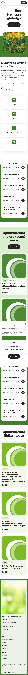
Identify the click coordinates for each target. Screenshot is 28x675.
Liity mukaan (7, 89)
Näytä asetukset (14, 346)
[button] (25, 324)
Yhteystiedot (5, 648)
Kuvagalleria (5, 645)
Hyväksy (14, 337)
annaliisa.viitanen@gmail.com (9, 622)
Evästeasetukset (5, 668)
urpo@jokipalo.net (6, 632)
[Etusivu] (6, 2)
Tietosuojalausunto (18, 349)
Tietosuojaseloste (6, 672)
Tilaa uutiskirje (15, 672)
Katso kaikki (13, 246)
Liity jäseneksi (13, 24)
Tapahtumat (5, 658)
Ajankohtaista (5, 655)
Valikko (24, 2)
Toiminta (4, 642)
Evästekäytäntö (8, 349)
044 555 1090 (5, 629)
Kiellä (14, 342)
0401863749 (5, 619)
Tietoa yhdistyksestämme (8, 639)
